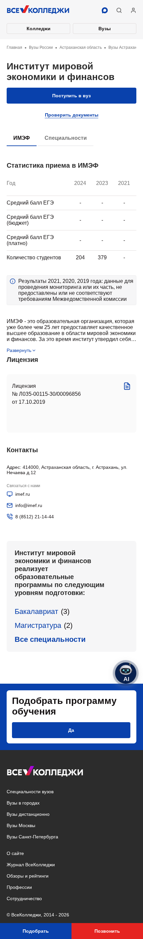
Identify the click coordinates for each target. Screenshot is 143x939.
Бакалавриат (36, 611)
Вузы (104, 28)
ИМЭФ (21, 138)
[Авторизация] (133, 10)
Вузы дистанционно (28, 814)
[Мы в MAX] (105, 10)
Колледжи (39, 28)
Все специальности (50, 639)
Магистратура (38, 625)
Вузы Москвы (21, 825)
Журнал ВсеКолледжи (31, 864)
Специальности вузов (30, 791)
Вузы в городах (23, 803)
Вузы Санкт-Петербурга (32, 836)
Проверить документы (71, 115)
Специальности (66, 138)
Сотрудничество (24, 898)
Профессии (19, 887)
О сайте (15, 853)
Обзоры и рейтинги (28, 876)
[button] (119, 10)
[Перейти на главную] (38, 10)
